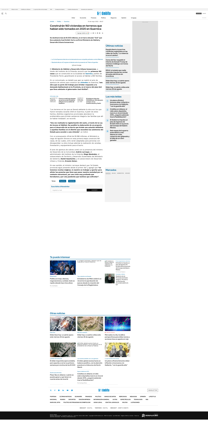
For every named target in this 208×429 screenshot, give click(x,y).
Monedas (108, 173)
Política (103, 18)
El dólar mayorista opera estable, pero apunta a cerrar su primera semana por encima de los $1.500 (62, 363)
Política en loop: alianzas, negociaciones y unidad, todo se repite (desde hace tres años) (62, 281)
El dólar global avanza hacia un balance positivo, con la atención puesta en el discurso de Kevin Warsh (89, 364)
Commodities (120, 173)
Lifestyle (152, 396)
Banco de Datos (110, 396)
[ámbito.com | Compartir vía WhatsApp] (91, 33)
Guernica (66, 21)
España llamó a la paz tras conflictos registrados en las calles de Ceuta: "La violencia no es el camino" (117, 52)
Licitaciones (135, 402)
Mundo (62, 399)
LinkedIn (63, 390)
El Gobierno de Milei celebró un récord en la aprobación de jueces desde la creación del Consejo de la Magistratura (89, 282)
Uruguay (133, 18)
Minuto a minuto (110, 332)
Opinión (123, 18)
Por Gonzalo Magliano (120, 272)
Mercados (123, 396)
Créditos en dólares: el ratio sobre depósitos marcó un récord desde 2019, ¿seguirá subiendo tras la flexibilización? (119, 113)
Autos (115, 399)
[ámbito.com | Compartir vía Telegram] (99, 33)
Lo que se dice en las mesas (40, 9)
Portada (53, 396)
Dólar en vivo (15, 9)
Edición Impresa (84, 399)
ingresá (204, 13)
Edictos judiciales (112, 402)
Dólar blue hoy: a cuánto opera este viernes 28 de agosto (117, 82)
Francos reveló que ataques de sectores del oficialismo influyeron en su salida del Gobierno (67, 101)
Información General (101, 399)
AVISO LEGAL (98, 402)
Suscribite (94, 190)
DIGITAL (86, 408)
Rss (147, 399)
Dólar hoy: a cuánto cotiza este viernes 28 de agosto (117, 88)
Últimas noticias (66, 396)
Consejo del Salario (59, 9)
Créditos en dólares (25, 9)
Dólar (73, 18)
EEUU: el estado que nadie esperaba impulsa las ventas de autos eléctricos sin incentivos (116, 73)
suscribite (198, 13)
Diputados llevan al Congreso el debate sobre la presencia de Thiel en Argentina (75, 62)
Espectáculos (125, 399)
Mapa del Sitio (55, 402)
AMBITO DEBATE (119, 408)
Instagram (59, 390)
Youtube (67, 390)
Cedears (127, 173)
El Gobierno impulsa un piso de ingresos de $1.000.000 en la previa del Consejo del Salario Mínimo (119, 124)
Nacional (53, 399)
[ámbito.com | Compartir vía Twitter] (95, 33)
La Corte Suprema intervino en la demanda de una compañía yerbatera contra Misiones (77, 59)
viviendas (84, 82)
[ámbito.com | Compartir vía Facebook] (93, 33)
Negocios (114, 18)
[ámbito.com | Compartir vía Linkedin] (97, 33)
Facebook (54, 390)
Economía (83, 18)
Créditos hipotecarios (73, 9)
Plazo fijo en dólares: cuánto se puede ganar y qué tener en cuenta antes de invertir (62, 377)
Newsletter (204, 17)
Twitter (51, 390)
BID (51, 9)
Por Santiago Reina (82, 383)
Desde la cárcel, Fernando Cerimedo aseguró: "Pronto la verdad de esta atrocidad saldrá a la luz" (122, 280)
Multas (124, 402)
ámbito (52, 21)
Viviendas (72, 181)
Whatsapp (72, 390)
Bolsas (114, 173)
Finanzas (93, 18)
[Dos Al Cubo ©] (150, 415)
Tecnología (138, 399)
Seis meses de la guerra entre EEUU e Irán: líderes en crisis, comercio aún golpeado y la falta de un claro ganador (119, 135)
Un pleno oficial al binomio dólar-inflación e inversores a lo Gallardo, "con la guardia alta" (119, 103)
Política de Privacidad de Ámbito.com (76, 402)
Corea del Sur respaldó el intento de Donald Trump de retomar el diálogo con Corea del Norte (117, 63)
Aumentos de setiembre (86, 9)
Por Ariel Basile (54, 286)
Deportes (72, 399)
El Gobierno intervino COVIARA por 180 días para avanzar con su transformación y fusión (94, 101)
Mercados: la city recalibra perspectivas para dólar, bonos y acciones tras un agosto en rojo (117, 337)
